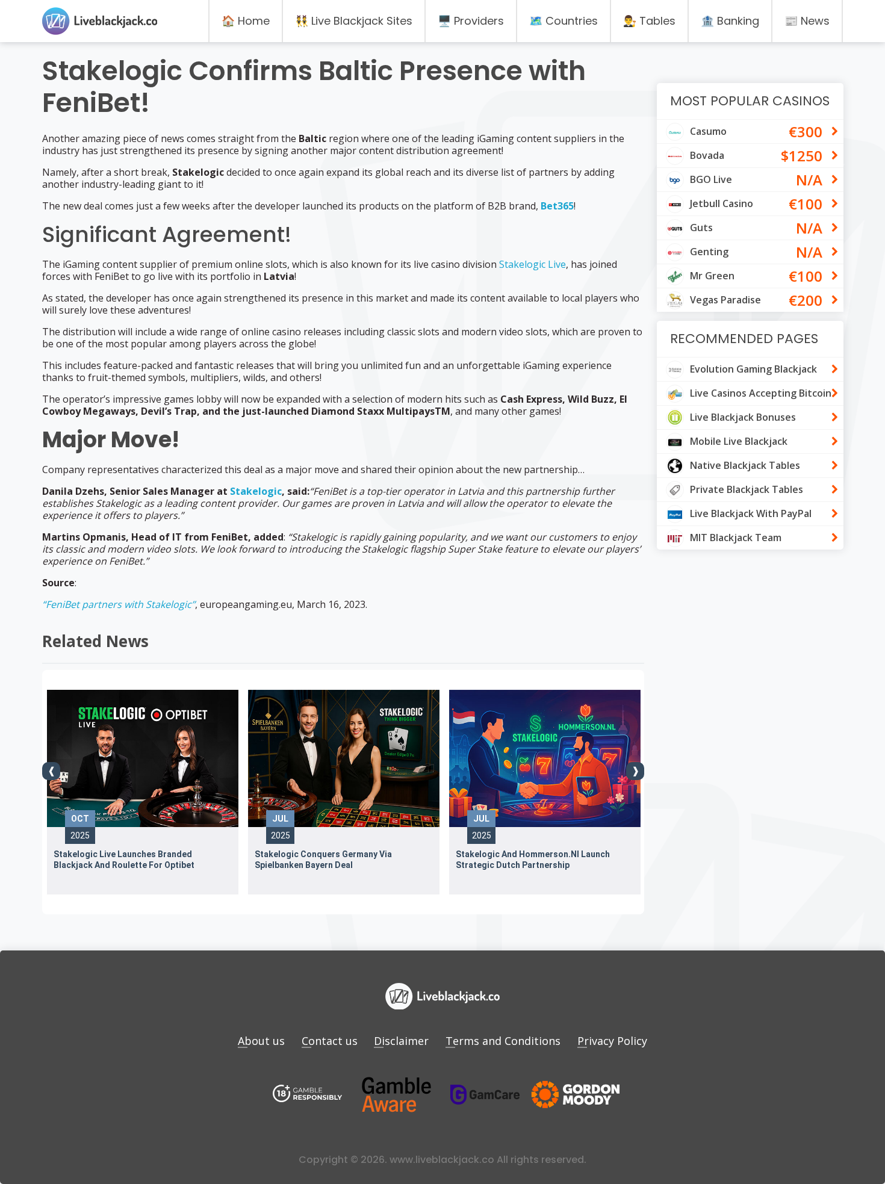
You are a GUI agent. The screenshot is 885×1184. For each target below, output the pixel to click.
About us (261, 1041)
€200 (805, 300)
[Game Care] (485, 1095)
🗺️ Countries (563, 20)
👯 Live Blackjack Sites (353, 20)
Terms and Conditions (503, 1041)
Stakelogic (256, 491)
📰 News (807, 20)
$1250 (801, 156)
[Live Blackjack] (307, 1095)
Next (635, 771)
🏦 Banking (730, 20)
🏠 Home (246, 20)
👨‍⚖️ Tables (649, 20)
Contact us (330, 1041)
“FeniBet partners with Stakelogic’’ (118, 604)
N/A (809, 180)
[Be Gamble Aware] (396, 1094)
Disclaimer (401, 1041)
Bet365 (557, 205)
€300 (805, 131)
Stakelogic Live (532, 264)
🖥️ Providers (471, 20)
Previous (51, 771)
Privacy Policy (612, 1041)
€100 (805, 204)
